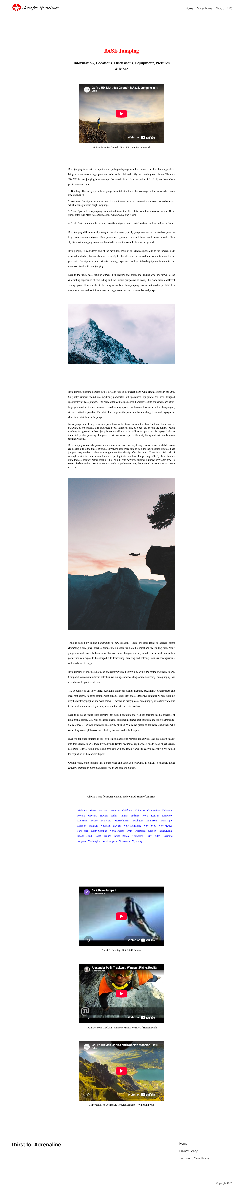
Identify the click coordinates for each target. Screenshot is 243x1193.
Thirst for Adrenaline (36, 1144)
